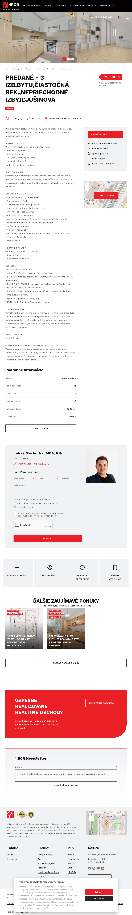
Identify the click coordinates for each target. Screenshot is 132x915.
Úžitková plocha (14, 409)
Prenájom (11, 859)
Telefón (65, 478)
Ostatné (41, 876)
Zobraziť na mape (106, 195)
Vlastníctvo (11, 416)
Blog (70, 868)
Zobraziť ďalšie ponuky (66, 663)
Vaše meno (19, 478)
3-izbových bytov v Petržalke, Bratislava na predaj (66, 606)
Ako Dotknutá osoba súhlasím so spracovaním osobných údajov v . (41, 514)
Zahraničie (105, 6)
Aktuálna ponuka (32, 6)
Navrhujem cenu (25, 507)
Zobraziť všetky (41, 428)
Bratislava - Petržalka (45, 69)
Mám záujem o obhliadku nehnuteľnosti (37, 503)
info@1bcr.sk (42, 464)
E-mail (41, 478)
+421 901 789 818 (101, 17)
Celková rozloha (14, 401)
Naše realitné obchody (101, 703)
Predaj (10, 854)
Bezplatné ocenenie (55, 6)
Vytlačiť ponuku (100, 153)
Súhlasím (99, 892)
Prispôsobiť (99, 898)
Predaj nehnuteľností (22, 69)
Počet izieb (11, 393)
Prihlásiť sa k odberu (66, 785)
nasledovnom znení (46, 516)
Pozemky (42, 868)
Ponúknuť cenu (98, 135)
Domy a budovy (45, 854)
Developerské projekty (83, 6)
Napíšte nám (74, 859)
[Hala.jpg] (38, 37)
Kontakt (71, 863)
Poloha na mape (100, 148)
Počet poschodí (13, 386)
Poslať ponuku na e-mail (104, 143)
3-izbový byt (66, 69)
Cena (8, 378)
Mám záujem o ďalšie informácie (33, 499)
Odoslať (48, 538)
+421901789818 (23, 464)
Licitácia (72, 872)
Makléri (71, 854)
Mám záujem (98, 158)
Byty (40, 859)
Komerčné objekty (46, 863)
